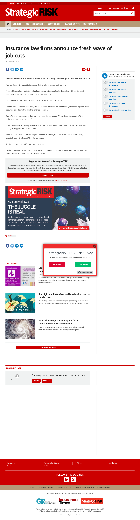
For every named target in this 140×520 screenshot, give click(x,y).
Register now (47, 175)
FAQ (46, 466)
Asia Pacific (21, 4)
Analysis (16, 29)
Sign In (128, 8)
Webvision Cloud (75, 515)
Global (11, 4)
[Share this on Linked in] (17, 69)
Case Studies (25, 29)
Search (132, 13)
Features (35, 29)
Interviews (44, 29)
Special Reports (74, 29)
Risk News (11, 236)
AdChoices (113, 463)
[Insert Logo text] (31, 17)
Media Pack (86, 487)
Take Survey (83, 264)
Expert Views (61, 29)
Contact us (11, 463)
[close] (90, 65)
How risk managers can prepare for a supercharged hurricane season (58, 322)
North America (44, 4)
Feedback (75, 487)
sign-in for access (61, 180)
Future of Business (111, 29)
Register (101, 8)
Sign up (107, 117)
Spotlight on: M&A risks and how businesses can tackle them (64, 296)
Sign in (62, 65)
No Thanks (56, 264)
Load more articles (48, 348)
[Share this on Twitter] (12, 69)
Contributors (63, 487)
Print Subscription (115, 8)
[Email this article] (22, 69)
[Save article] (88, 69)
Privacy (79, 463)
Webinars (84, 29)
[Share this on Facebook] (7, 69)
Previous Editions (96, 29)
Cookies (10, 466)
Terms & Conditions (51, 463)
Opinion (52, 29)
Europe (32, 4)
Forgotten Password (46, 487)
